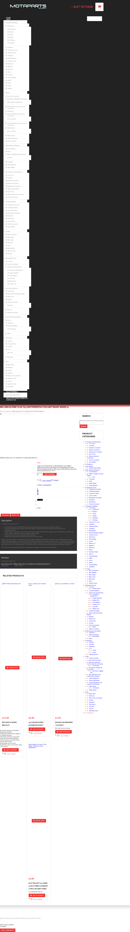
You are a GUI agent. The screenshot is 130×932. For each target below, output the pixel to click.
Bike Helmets (92, 572)
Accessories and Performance (13, 172)
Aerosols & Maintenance (16, 270)
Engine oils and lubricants (96, 593)
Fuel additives (96, 602)
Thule (87, 656)
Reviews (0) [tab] (15, 515)
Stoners (9, 85)
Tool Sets (9, 373)
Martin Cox (10, 63)
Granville (12, 278)
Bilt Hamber (92, 530)
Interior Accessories (12, 183)
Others (9, 72)
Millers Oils (12, 281)
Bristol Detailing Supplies (96, 532)
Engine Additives (14, 273)
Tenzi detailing (93, 564)
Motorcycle (10, 296)
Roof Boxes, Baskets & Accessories (17, 99)
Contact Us (11, 400)
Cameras (9, 341)
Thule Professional (12, 138)
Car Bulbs (10, 162)
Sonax (9, 83)
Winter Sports (11, 135)
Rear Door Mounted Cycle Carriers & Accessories (95, 663)
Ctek (10, 157)
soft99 (9, 80)
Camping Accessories (13, 205)
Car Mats (9, 178)
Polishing (12, 40)
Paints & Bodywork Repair (12, 317)
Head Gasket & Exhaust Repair (16, 293)
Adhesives (10, 323)
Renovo (91, 554)
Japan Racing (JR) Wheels (12, 395)
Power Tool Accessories (14, 375)
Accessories (10, 26)
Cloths (11, 34)
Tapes (9, 333)
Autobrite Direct (11, 52)
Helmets (9, 299)
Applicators (12, 29)
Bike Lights (10, 237)
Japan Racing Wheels (13, 189)
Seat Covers (10, 191)
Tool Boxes (10, 386)
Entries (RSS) (22, 918)
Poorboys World (93, 552)
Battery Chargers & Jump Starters (16, 154)
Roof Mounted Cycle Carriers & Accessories (94, 675)
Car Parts (9, 261)
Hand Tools (10, 364)
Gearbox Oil (12, 284)
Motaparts (2, 918)
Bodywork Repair (12, 325)
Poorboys (10, 74)
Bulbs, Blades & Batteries (12, 145)
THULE (7, 93)
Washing (11, 43)
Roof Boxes (10, 218)
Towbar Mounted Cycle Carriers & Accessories (94, 683)
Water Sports (10, 128)
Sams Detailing (11, 77)
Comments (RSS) (30, 918)
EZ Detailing (92, 539)
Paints (9, 320)
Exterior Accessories (13, 180)
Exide (9, 151)
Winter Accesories (94, 629)
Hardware (10, 367)
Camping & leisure (10, 201)
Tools (8, 245)
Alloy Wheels (89, 466)
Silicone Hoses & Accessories (15, 194)
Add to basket (50, 474)
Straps (11, 305)
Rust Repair (12, 329)
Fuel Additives (13, 275)
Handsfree (10, 357)
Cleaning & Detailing (11, 22)
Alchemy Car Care (12, 50)
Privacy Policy (38, 918)
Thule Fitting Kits (94, 678)
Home (1, 411)
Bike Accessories (12, 234)
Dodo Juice (92, 537)
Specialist (91, 702)
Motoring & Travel (10, 258)
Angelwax (10, 47)
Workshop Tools (11, 378)
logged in (11, 565)
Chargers (91, 644)
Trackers (9, 346)
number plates (96, 588)
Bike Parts (10, 242)
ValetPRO (92, 566)
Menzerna (10, 69)
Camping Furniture (12, 207)
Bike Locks (10, 240)
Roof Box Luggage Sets (16, 102)
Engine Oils (95, 600)
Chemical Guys (11, 61)
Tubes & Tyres (11, 251)
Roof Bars (10, 215)
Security (9, 309)
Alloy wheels (12, 392)
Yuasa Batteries (11, 164)
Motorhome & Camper (13, 213)
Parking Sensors (11, 344)
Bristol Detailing (11, 58)
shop (8, 19)
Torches (9, 370)
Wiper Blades (11, 167)
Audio (94, 650)
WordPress (16, 918)
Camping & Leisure (90, 487)
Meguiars (10, 66)
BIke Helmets (11, 248)
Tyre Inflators (11, 226)
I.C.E (8, 349)
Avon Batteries (11, 148)
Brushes (11, 32)
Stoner (91, 562)
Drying (11, 37)
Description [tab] (5, 515)
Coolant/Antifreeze (12, 288)
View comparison (7, 930)
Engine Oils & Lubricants (14, 267)
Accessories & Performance (93, 442)
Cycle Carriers (11, 221)
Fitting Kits (10, 111)
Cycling (7, 231)
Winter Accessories (12, 312)
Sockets (9, 381)
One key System (11, 141)
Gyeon (91, 541)
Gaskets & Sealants (12, 264)
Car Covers (10, 175)
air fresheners (89, 464)
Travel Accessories (12, 197)
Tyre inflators (92, 462)
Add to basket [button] (11, 750)
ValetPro (9, 88)
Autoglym (10, 55)
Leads (11, 352)
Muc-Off (9, 253)
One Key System (93, 658)
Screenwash (10, 291)
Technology (8, 337)
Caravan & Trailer (12, 210)
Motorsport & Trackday (13, 186)
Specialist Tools (11, 384)
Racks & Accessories (13, 96)
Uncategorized (7, 411)
